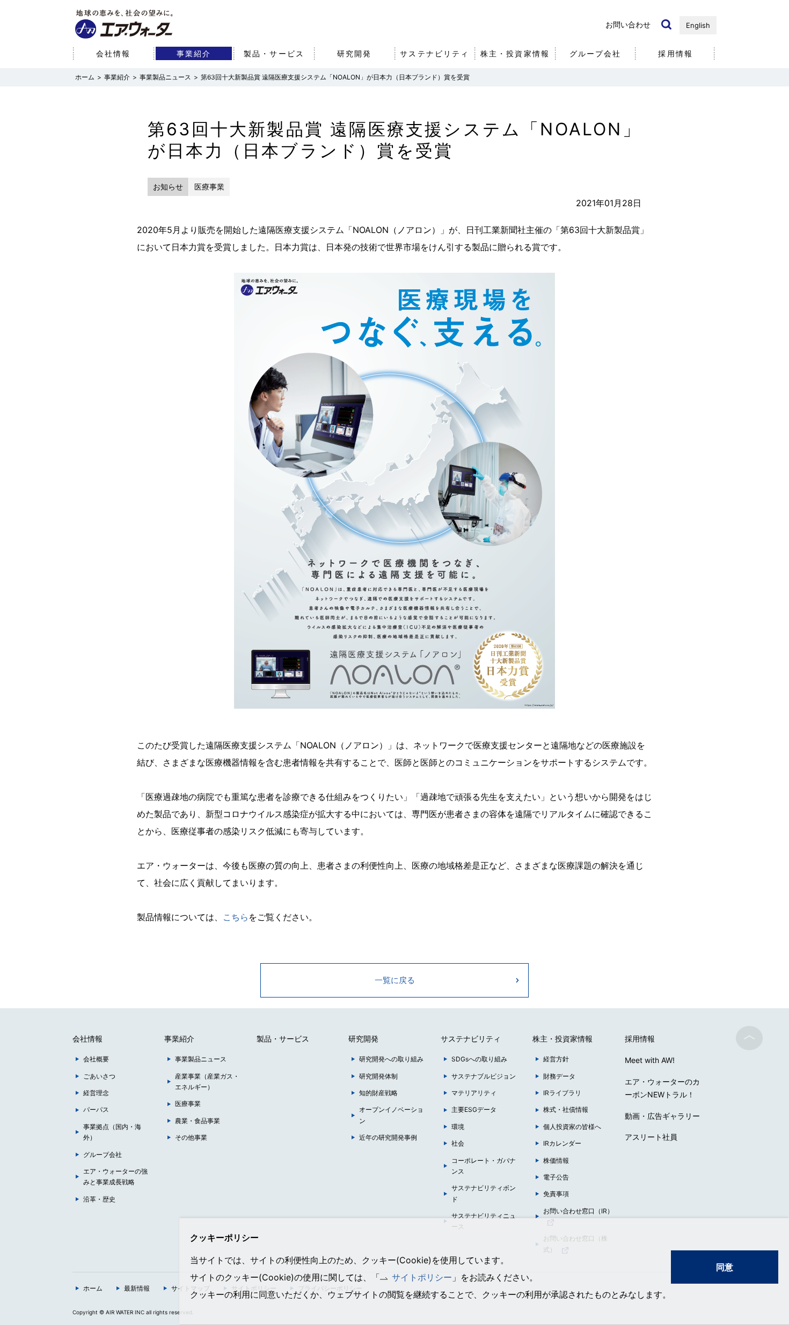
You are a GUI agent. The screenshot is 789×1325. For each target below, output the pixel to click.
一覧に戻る (395, 980)
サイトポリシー (422, 1277)
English (698, 25)
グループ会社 (595, 53)
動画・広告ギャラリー (662, 1115)
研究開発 (354, 53)
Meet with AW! (650, 1060)
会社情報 (113, 53)
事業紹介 (117, 77)
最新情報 (137, 1288)
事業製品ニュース (165, 77)
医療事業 (188, 1104)
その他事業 (191, 1137)
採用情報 (675, 53)
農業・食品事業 (197, 1121)
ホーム (93, 1288)
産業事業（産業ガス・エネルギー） (207, 1081)
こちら (236, 917)
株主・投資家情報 (515, 53)
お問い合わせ (628, 24)
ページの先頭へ (749, 1037)
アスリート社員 (651, 1136)
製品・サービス (274, 53)
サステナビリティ (434, 53)
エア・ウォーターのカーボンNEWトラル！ (662, 1088)
